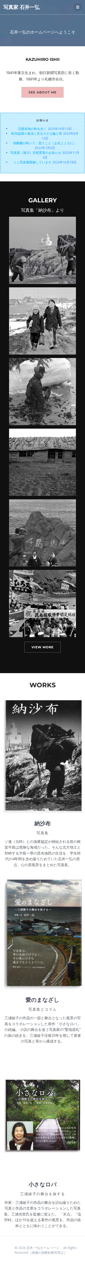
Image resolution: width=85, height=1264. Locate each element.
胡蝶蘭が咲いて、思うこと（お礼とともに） (45, 143)
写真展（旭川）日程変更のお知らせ (35, 152)
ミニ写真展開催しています (32, 162)
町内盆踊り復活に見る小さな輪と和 (36, 133)
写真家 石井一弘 (21, 7)
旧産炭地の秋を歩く (32, 128)
